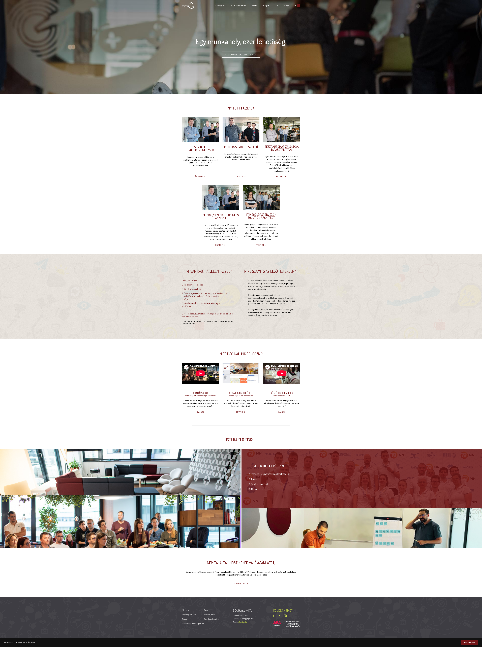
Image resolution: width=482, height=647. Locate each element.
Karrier (254, 5)
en (295, 5)
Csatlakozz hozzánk (211, 619)
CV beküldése (240, 584)
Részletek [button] (30, 642)
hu (298, 5)
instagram (285, 616)
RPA (276, 5)
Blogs (286, 5)
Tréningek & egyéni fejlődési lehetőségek (270, 473)
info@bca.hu (242, 622)
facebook (273, 616)
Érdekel (199, 176)
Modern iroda (257, 488)
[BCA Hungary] (188, 5)
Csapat (266, 5)
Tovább (199, 412)
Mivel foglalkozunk (238, 5)
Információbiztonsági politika (193, 623)
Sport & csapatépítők (260, 483)
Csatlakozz (240, 54)
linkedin (279, 616)
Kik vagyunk (220, 5)
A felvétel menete (210, 614)
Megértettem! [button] (469, 642)
